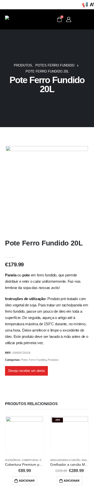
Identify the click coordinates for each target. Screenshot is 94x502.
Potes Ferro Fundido (33, 359)
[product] (24, 435)
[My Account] (69, 19)
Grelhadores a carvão (65, 460)
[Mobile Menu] (82, 19)
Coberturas (30, 460)
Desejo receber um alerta (26, 371)
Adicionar (27, 480)
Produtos (53, 359)
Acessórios (12, 460)
